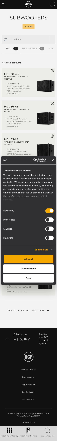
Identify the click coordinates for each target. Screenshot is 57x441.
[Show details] (45, 84)
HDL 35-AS (11, 139)
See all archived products (26, 311)
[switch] (49, 219)
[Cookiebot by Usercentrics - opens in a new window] (34, 160)
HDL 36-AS (11, 106)
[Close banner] (53, 160)
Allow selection (28, 268)
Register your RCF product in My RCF (44, 339)
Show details (41, 249)
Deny (28, 278)
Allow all (28, 259)
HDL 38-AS (11, 74)
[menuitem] (28, 422)
